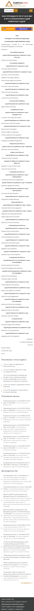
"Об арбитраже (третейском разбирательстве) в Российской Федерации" (17, 410)
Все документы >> (27, 583)
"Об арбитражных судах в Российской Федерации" (16, 464)
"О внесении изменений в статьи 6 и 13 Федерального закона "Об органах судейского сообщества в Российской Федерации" (16, 528)
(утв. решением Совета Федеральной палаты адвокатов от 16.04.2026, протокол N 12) (17, 576)
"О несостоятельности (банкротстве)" (16, 403)
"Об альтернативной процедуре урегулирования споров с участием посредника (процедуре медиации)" (16, 456)
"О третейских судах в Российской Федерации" (16, 448)
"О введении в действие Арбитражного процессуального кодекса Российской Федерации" (16, 439)
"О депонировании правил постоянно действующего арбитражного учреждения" (17, 489)
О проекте (11, 609)
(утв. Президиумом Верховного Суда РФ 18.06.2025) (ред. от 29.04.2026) (15, 565)
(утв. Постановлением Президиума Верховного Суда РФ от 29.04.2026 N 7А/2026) (16, 547)
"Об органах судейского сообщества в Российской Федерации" (16, 536)
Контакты (4, 609)
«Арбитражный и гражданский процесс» (12, 604)
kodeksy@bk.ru (20, 606)
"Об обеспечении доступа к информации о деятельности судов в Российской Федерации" (17, 418)
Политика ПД (19, 609)
